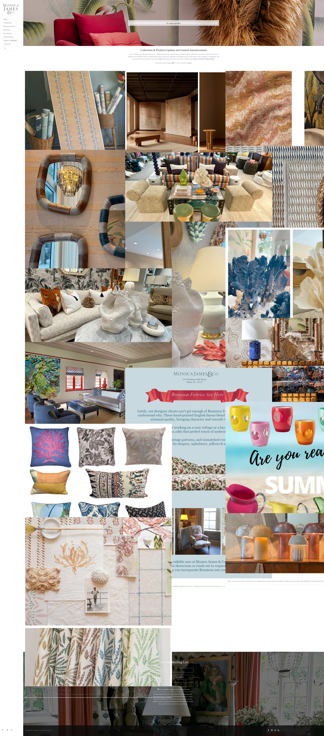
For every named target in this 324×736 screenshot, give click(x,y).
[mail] (275, 730)
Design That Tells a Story (299, 285)
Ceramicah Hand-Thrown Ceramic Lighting (299, 543)
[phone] (278, 730)
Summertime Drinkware (299, 475)
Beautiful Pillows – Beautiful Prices (98, 483)
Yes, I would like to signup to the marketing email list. (174, 689)
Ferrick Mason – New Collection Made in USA (98, 119)
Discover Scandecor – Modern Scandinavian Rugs (299, 195)
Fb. (4, 728)
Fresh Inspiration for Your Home (198, 193)
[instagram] (272, 730)
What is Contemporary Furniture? (98, 393)
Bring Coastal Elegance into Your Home (198, 319)
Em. (13, 728)
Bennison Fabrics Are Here (198, 473)
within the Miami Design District (204, 59)
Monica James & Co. (47, 730)
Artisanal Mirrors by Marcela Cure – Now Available (98, 228)
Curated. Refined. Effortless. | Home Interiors (98, 313)
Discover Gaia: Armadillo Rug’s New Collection (198, 120)
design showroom (164, 59)
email (189, 63)
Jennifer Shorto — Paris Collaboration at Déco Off (299, 116)
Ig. (8, 728)
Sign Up (159, 711)
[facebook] (268, 730)
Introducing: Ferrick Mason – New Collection (98, 602)
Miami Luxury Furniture (299, 370)
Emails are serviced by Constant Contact (177, 704)
